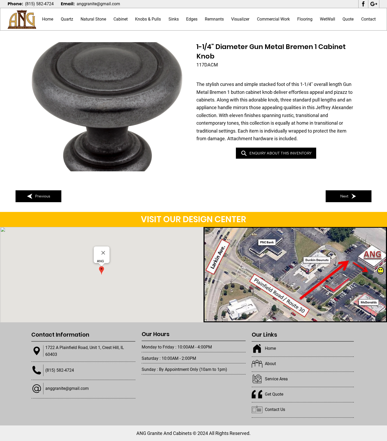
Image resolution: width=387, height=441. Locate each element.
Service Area (276, 378)
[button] (93, 19)
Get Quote (274, 394)
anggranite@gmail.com (98, 3)
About (270, 363)
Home (270, 348)
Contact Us (275, 409)
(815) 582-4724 (39, 3)
